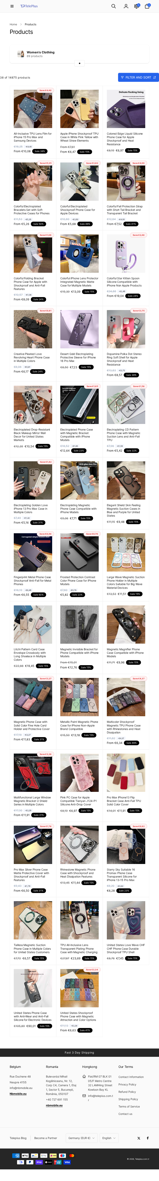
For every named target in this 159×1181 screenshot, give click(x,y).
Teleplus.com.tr (142, 1159)
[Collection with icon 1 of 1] (79, 63)
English (106, 1138)
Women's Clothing (40, 52)
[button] (12, 6)
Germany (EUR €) (79, 1138)
